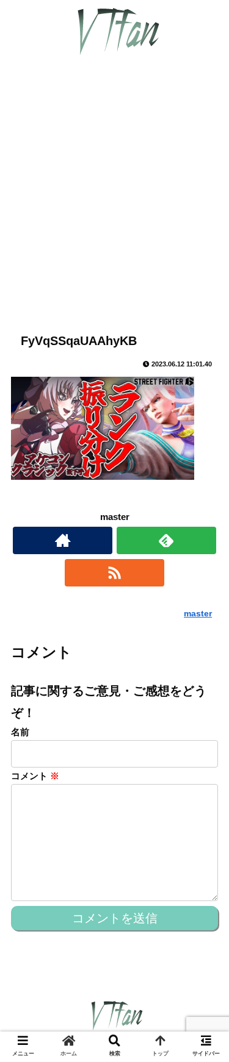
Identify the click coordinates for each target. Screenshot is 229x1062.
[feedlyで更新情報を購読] (166, 540)
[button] (205, 992)
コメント (35, 776)
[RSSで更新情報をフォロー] (114, 572)
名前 (20, 732)
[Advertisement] (114, 196)
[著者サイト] (62, 540)
